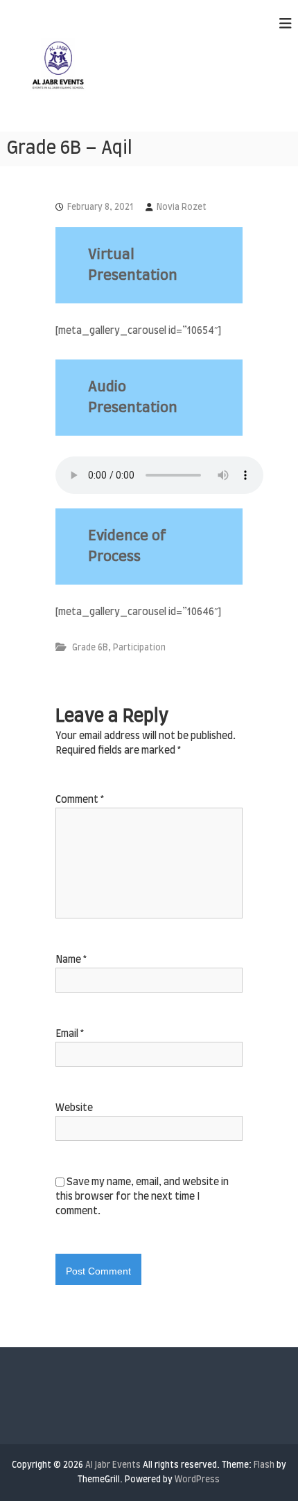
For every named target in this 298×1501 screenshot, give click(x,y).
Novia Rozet (182, 207)
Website (74, 1108)
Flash (264, 1465)
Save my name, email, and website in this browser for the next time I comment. (142, 1197)
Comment (79, 800)
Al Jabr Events (113, 1465)
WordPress (197, 1479)
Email (69, 1034)
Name (71, 960)
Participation (139, 647)
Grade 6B (90, 647)
